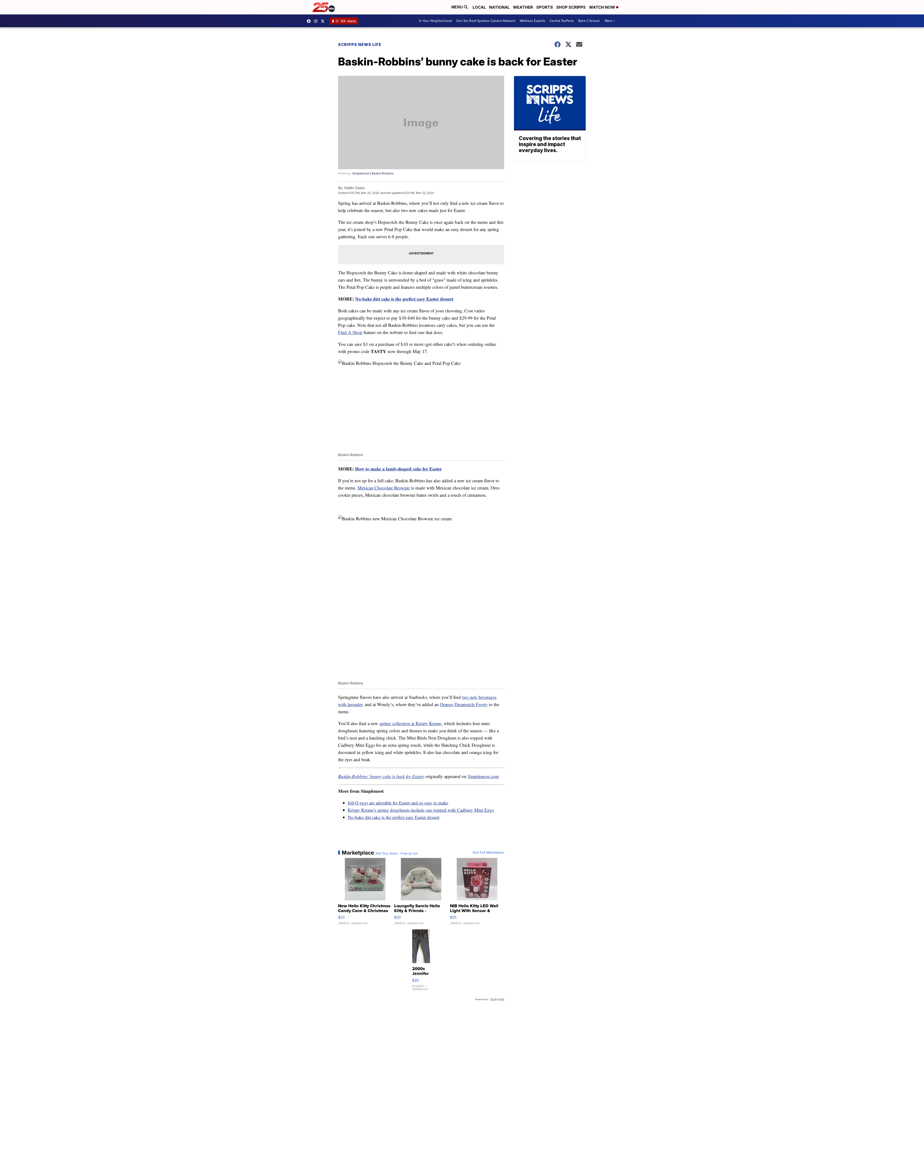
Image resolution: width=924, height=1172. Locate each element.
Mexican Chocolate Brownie (384, 488)
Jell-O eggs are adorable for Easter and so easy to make (398, 803)
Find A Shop (350, 332)
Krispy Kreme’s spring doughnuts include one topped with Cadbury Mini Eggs (421, 810)
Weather (523, 7)
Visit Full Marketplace (488, 852)
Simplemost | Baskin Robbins (373, 173)
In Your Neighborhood (435, 20)
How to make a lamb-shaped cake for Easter (398, 468)
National (499, 7)
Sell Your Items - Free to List (396, 853)
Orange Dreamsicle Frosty (464, 704)
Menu (457, 7)
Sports (544, 7)
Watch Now (602, 7)
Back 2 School (588, 20)
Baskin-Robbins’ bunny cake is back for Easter (381, 776)
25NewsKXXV (310, 21)
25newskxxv (317, 21)
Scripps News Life (359, 44)
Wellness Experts (532, 20)
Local (479, 7)
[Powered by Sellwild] (497, 999)
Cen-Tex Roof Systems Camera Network (485, 20)
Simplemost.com (483, 776)
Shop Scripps (571, 7)
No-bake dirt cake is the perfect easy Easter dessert (404, 299)
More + (610, 20)
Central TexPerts (562, 20)
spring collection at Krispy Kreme (410, 723)
